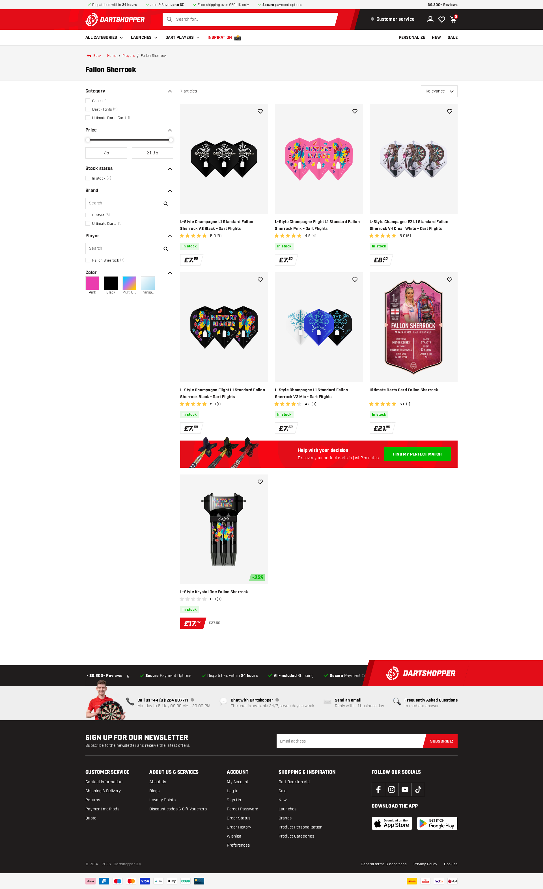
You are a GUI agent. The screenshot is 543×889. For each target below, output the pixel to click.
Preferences (238, 845)
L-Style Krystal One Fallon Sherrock (214, 592)
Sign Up (234, 800)
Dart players (179, 37)
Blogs (154, 791)
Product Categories (296, 836)
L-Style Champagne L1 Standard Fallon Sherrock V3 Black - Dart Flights (216, 225)
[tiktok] (418, 789)
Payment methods (102, 809)
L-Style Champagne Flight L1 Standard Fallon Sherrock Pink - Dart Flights (317, 225)
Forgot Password (242, 809)
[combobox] (252, 19)
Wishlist (234, 836)
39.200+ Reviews (443, 5)
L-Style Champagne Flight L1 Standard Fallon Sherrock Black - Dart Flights (222, 394)
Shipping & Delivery (103, 791)
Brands (285, 818)
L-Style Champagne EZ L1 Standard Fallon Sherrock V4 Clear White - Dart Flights (409, 225)
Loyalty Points (162, 800)
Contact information (103, 782)
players (128, 56)
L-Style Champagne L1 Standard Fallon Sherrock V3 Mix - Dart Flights (311, 394)
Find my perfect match (417, 454)
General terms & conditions (384, 864)
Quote (90, 818)
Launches (141, 37)
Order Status (238, 818)
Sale (283, 791)
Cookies (451, 864)
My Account (238, 782)
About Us (157, 782)
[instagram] (391, 789)
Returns (92, 800)
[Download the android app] (437, 823)
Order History (239, 827)
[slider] (87, 140)
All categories (101, 37)
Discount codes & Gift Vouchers (178, 809)
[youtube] (405, 789)
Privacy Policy (425, 864)
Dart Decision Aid (294, 782)
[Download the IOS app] (392, 823)
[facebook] (378, 789)
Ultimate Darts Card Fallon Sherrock (404, 390)
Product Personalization (301, 827)
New (283, 800)
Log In (232, 791)
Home (112, 56)
